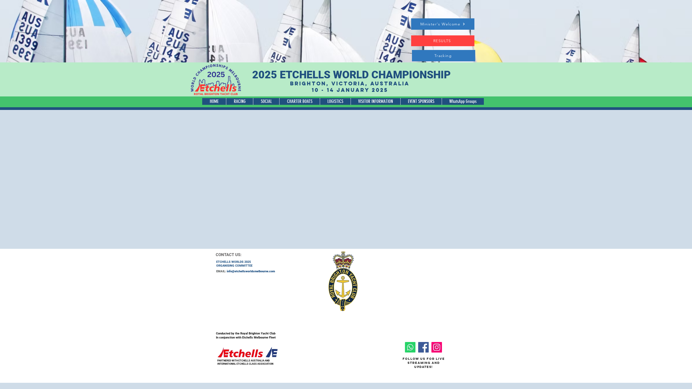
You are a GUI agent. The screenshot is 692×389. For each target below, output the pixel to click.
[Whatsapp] (410, 347)
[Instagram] (436, 347)
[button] (239, 101)
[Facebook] (423, 347)
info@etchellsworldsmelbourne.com (251, 271)
